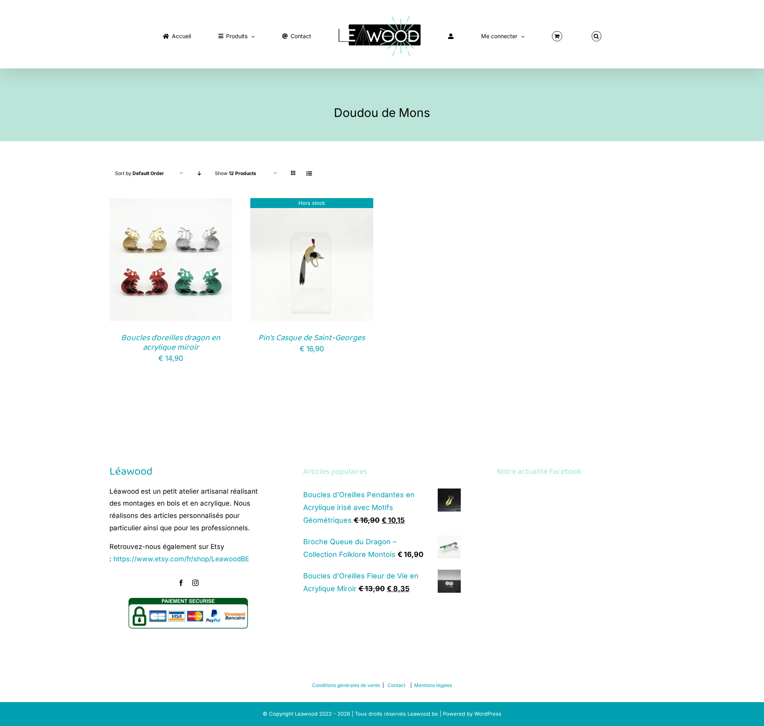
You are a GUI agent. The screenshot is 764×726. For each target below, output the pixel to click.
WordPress (487, 713)
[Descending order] (199, 173)
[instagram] (195, 583)
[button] (530, 34)
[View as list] (309, 173)
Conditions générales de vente (346, 685)
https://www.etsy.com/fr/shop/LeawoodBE (181, 559)
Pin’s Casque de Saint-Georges (311, 338)
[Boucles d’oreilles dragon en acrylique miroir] (170, 204)
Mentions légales (433, 685)
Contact (396, 685)
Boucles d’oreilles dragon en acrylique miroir (170, 342)
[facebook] (181, 583)
